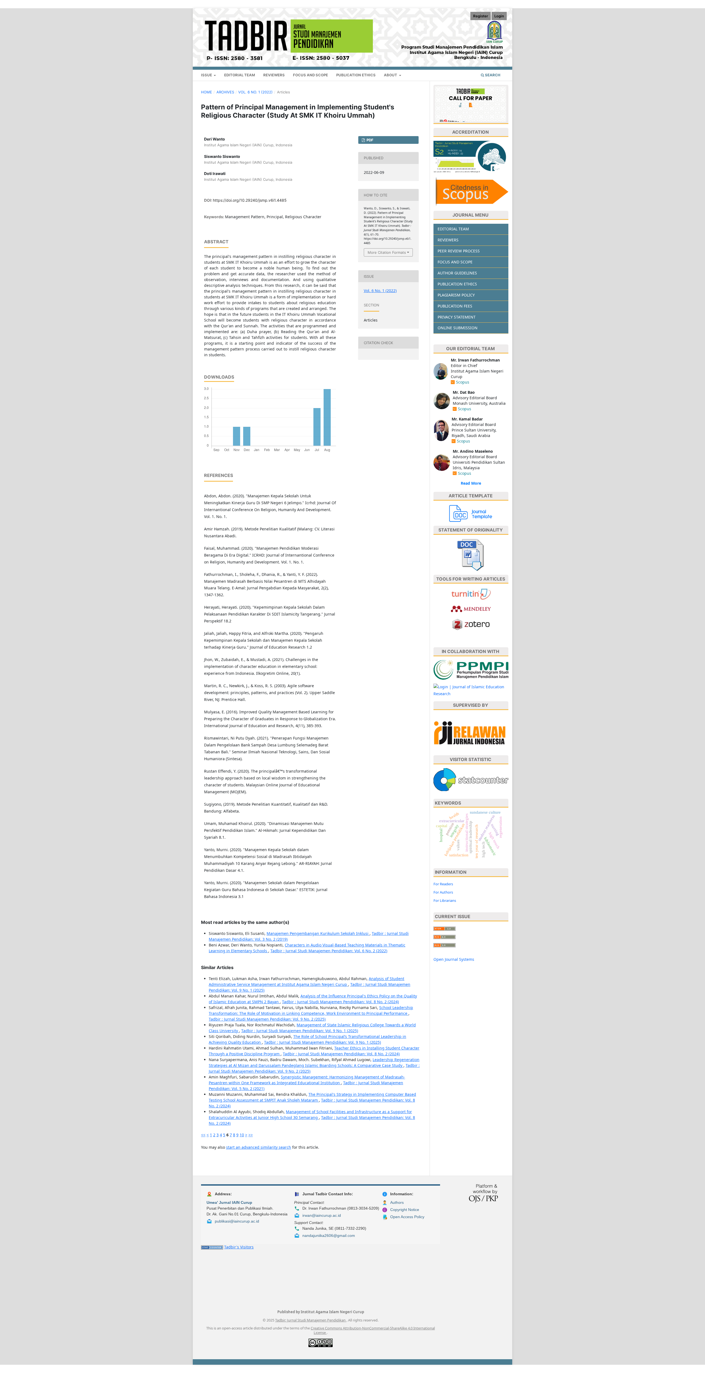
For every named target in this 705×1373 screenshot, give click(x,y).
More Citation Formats (387, 252)
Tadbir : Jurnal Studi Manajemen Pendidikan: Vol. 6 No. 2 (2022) (328, 950)
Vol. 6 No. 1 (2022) (255, 92)
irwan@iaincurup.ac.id (321, 1215)
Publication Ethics (356, 75)
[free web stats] (212, 1247)
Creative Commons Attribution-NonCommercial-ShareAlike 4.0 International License (373, 1330)
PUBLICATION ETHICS (457, 284)
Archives (225, 92)
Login (499, 16)
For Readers (443, 883)
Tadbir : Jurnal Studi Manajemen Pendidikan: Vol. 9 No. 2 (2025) (267, 1019)
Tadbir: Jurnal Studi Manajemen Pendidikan (310, 1320)
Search (492, 75)
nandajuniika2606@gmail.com (328, 1235)
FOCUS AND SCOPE (455, 262)
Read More (471, 483)
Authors (397, 1202)
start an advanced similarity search (258, 1147)
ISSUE (207, 75)
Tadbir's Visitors (239, 1247)
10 (242, 1134)
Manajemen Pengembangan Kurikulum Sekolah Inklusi (318, 933)
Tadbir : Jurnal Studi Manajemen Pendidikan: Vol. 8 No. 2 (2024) (340, 1001)
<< (203, 1134)
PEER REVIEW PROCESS (459, 250)
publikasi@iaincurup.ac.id (237, 1221)
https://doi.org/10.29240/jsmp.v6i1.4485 (250, 200)
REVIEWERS (274, 75)
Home (206, 92)
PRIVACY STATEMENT (457, 317)
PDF (369, 140)
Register (480, 16)
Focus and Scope (310, 75)
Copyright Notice (404, 1209)
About (391, 75)
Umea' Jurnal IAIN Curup (229, 1202)
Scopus (462, 382)
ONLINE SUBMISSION (458, 327)
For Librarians (444, 900)
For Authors (443, 892)
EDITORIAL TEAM (453, 228)
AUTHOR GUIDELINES (457, 273)
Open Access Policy (407, 1217)
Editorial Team (239, 75)
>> (250, 1134)
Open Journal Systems (453, 959)
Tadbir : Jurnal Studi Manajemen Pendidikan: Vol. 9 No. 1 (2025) (299, 1030)
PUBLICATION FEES (455, 306)
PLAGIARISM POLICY (456, 295)
